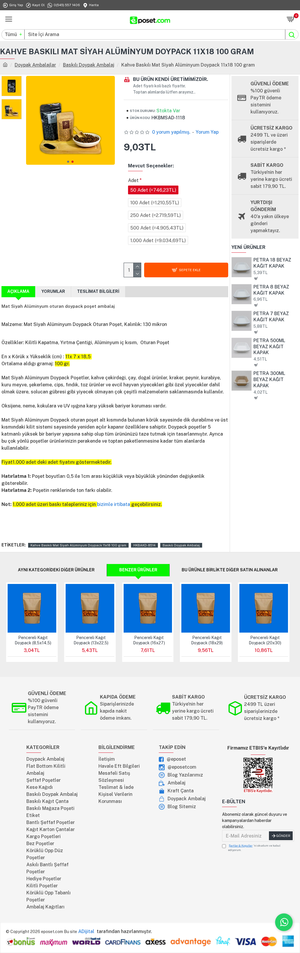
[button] (68, 162)
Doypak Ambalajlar (35, 65)
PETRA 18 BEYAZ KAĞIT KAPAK (272, 263)
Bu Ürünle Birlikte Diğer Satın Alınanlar (230, 570)
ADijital (87, 931)
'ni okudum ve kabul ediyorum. (254, 848)
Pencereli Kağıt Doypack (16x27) (149, 640)
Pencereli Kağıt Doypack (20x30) (265, 640)
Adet (133, 180)
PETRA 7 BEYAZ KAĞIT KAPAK (271, 316)
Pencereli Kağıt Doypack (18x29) (207, 640)
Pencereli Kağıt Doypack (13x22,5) (91, 640)
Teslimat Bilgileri (98, 291)
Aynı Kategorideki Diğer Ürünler (56, 570)
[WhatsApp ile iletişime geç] (284, 922)
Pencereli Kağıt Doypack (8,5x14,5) (33, 640)
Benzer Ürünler (138, 570)
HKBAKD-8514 (144, 545)
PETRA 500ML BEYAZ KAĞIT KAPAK (269, 347)
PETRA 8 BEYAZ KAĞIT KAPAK (271, 290)
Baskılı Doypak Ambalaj (88, 65)
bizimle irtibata (113, 504)
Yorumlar (53, 291)
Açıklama (18, 291)
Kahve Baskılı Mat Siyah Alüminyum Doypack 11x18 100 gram (78, 545)
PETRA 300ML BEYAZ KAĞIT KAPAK (269, 379)
